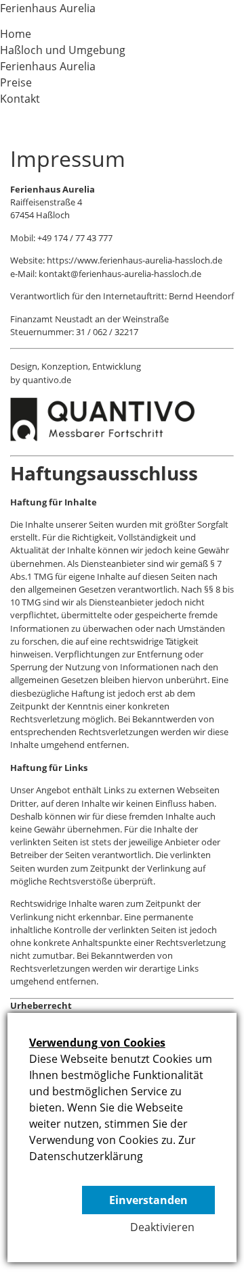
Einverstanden (148, 1200)
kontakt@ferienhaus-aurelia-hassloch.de (120, 274)
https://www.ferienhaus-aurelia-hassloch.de (134, 260)
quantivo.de (46, 380)
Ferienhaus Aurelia (48, 8)
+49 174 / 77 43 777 (75, 238)
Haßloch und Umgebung (62, 50)
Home (15, 33)
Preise (16, 82)
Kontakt (20, 98)
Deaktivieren (162, 1227)
